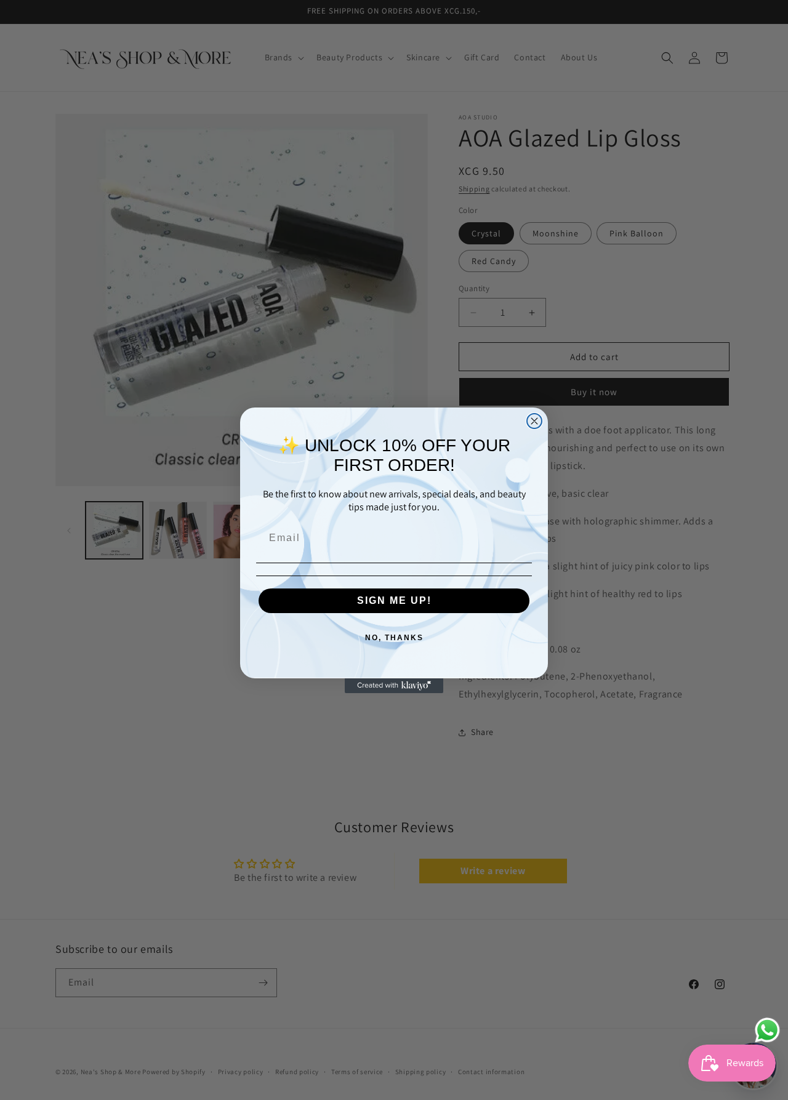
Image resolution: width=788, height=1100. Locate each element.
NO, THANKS (394, 637)
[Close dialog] (534, 421)
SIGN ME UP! (394, 600)
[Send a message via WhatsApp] (767, 1030)
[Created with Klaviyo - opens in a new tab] (394, 685)
